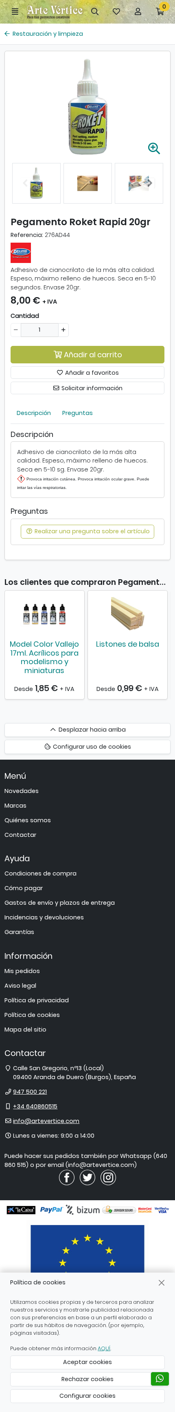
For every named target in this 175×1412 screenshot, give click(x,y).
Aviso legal (20, 986)
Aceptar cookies (87, 1362)
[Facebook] (67, 1177)
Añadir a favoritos (91, 373)
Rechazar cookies (87, 1379)
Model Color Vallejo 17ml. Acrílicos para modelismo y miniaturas (44, 657)
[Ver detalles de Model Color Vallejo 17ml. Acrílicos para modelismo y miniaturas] (44, 613)
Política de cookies (32, 1015)
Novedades (21, 791)
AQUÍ (104, 1348)
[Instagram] (108, 1177)
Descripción (34, 413)
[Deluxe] (21, 252)
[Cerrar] (162, 1282)
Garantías (19, 932)
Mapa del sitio (25, 1029)
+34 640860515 (35, 1106)
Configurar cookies (87, 1396)
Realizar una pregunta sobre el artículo (91, 531)
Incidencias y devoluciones (44, 917)
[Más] (63, 330)
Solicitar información (91, 388)
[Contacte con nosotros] (160, 1379)
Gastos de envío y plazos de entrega (59, 903)
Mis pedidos (22, 971)
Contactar (20, 835)
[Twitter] (87, 1177)
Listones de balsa (127, 644)
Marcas (15, 806)
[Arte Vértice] (55, 11)
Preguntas (77, 413)
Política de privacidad (36, 1000)
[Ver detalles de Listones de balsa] (127, 613)
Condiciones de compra (40, 873)
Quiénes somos (27, 820)
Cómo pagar (23, 888)
